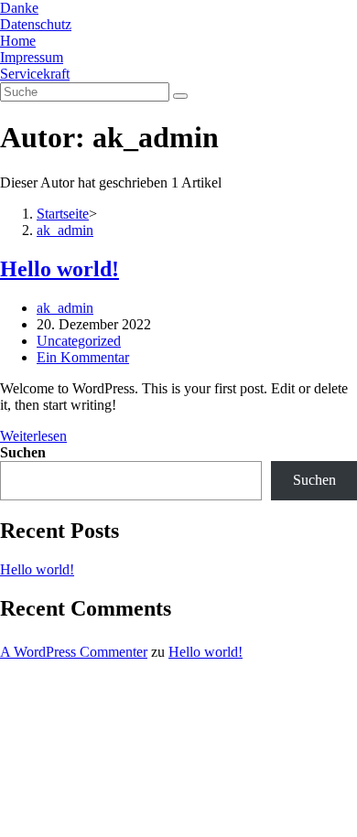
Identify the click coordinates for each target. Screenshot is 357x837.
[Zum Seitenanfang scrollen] (5, 687)
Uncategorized (79, 341)
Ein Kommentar (83, 357)
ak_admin (65, 308)
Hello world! (59, 269)
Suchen (23, 452)
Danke (19, 8)
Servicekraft (35, 73)
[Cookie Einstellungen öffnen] (137, 828)
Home (18, 40)
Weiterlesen (39, 436)
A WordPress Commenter (73, 652)
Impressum (31, 57)
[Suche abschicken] (180, 96)
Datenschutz (35, 24)
